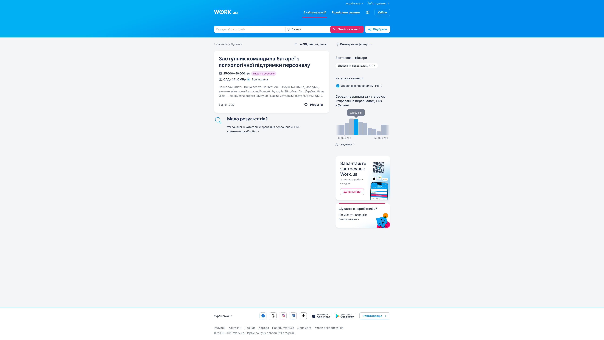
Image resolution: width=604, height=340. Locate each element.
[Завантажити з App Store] (321, 315)
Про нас (249, 327)
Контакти (235, 327)
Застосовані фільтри (351, 58)
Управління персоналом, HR (360, 85)
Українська (221, 316)
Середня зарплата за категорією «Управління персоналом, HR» (361, 101)
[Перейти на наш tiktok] (303, 315)
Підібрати (380, 29)
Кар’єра (264, 327)
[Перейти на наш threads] (273, 315)
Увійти (382, 12)
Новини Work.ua (283, 327)
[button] (367, 12)
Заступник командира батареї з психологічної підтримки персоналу (264, 62)
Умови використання (328, 327)
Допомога (304, 327)
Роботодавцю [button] (372, 315)
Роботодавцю (376, 3)
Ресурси (219, 327)
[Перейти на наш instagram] (283, 315)
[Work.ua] (226, 12)
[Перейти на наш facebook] (263, 315)
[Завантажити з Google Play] (345, 315)
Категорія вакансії (349, 78)
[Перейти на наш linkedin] (293, 315)
